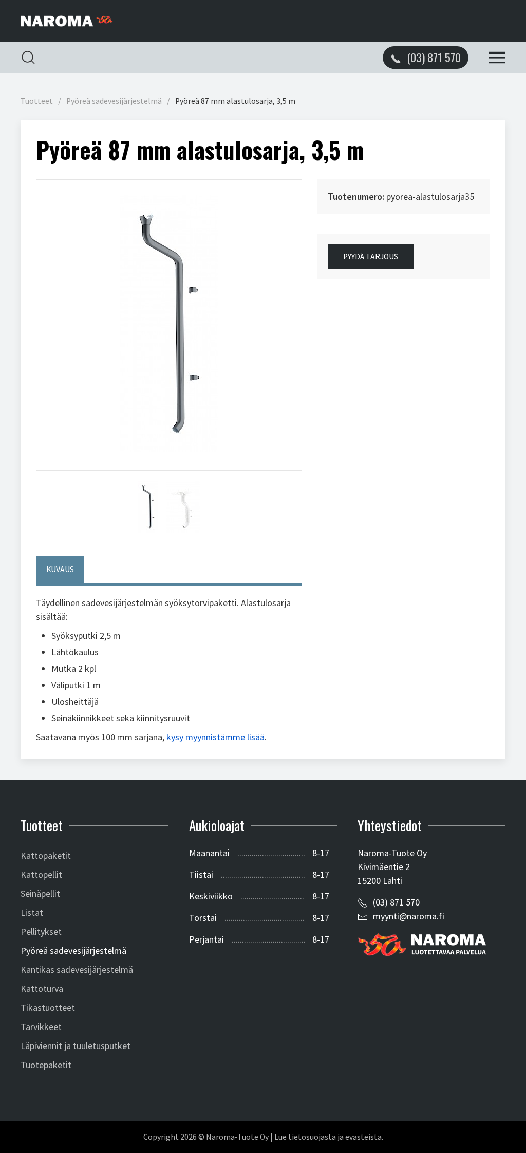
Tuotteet (37, 101)
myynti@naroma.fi (408, 916)
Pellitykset (41, 931)
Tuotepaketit (46, 1065)
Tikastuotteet (48, 1008)
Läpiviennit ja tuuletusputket (75, 1046)
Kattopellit (41, 874)
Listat (32, 912)
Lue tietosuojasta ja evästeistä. (328, 1137)
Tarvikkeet (41, 1027)
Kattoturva (42, 989)
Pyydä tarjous (370, 256)
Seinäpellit (40, 893)
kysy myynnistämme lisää (215, 737)
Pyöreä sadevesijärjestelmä (114, 101)
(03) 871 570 (396, 902)
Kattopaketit (46, 855)
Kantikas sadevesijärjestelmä (77, 969)
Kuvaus (60, 569)
